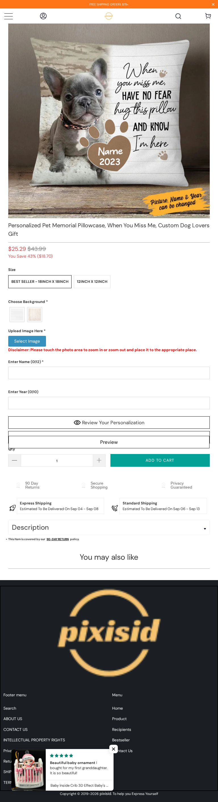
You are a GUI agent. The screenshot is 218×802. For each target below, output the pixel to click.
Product (119, 718)
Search (9, 708)
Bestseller (121, 739)
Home (117, 708)
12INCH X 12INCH (92, 281)
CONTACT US (15, 729)
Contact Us (122, 750)
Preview (109, 442)
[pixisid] (108, 16)
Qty (11, 449)
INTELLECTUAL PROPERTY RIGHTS (34, 739)
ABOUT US (12, 718)
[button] (109, 301)
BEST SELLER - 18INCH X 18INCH (39, 281)
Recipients (121, 729)
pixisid (105, 793)
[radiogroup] (109, 315)
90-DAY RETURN (58, 539)
